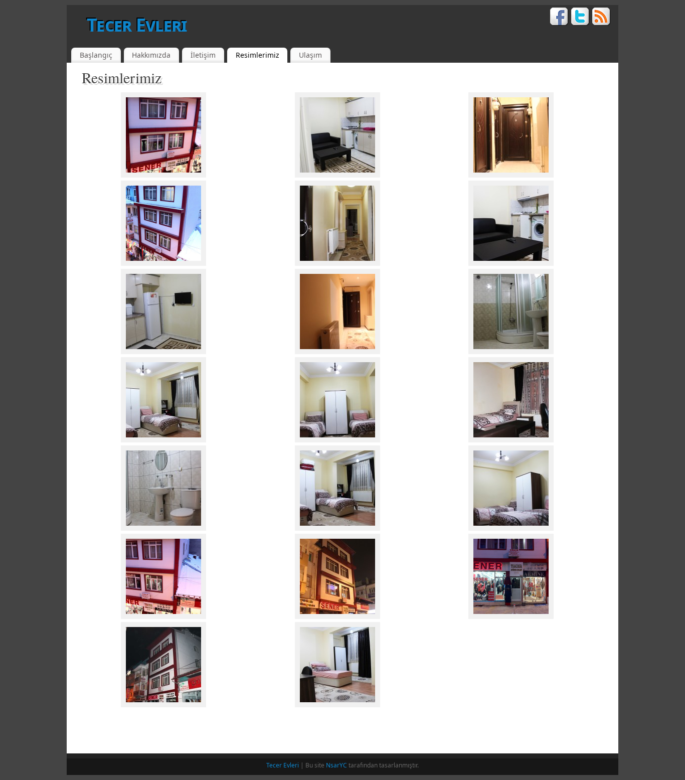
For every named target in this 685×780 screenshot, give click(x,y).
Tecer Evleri (137, 25)
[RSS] (601, 18)
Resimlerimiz (257, 55)
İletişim (203, 55)
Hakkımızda (151, 55)
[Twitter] (580, 18)
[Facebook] (559, 18)
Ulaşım (310, 55)
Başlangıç (96, 55)
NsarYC (336, 765)
